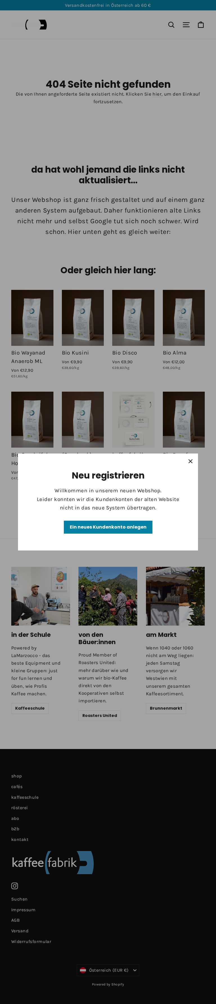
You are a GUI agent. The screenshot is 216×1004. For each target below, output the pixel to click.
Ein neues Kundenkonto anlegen (108, 527)
